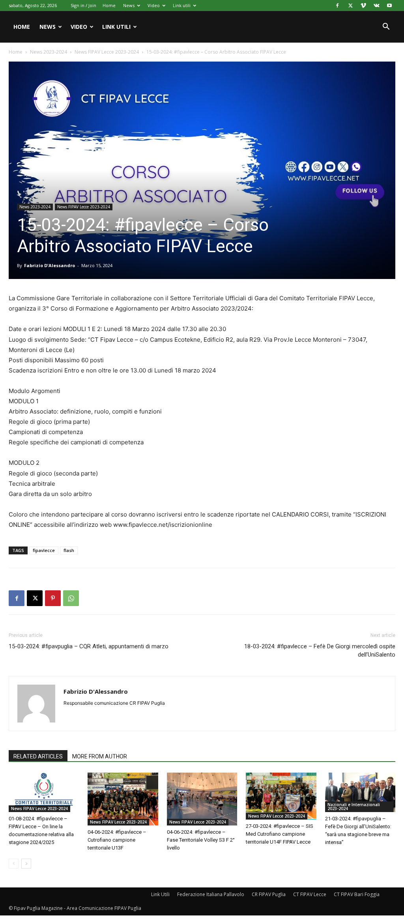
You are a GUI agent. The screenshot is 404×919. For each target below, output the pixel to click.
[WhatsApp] (71, 598)
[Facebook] (337, 5)
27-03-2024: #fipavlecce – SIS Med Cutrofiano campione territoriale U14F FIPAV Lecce (279, 834)
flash (69, 550)
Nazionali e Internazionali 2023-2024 (353, 806)
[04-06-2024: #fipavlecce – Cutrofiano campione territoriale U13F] (123, 799)
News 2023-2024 (48, 52)
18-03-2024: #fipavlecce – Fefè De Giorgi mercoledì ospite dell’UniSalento (319, 650)
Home (109, 5)
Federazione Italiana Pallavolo (210, 894)
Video (154, 5)
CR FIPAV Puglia (269, 894)
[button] (385, 27)
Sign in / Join (83, 5)
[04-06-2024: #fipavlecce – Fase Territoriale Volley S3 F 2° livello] (202, 799)
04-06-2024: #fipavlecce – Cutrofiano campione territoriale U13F (117, 840)
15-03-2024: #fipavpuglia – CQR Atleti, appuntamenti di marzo (88, 646)
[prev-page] (14, 863)
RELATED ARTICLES (38, 756)
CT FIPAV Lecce (309, 894)
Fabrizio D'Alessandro (49, 265)
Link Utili (160, 894)
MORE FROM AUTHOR (99, 756)
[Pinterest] (53, 598)
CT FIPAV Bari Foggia (357, 894)
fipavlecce (44, 550)
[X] (350, 5)
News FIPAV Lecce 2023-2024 (107, 52)
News (129, 5)
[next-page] (26, 863)
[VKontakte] (376, 5)
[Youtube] (389, 5)
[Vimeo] (363, 5)
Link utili (182, 5)
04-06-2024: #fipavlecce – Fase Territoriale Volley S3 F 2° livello (201, 840)
